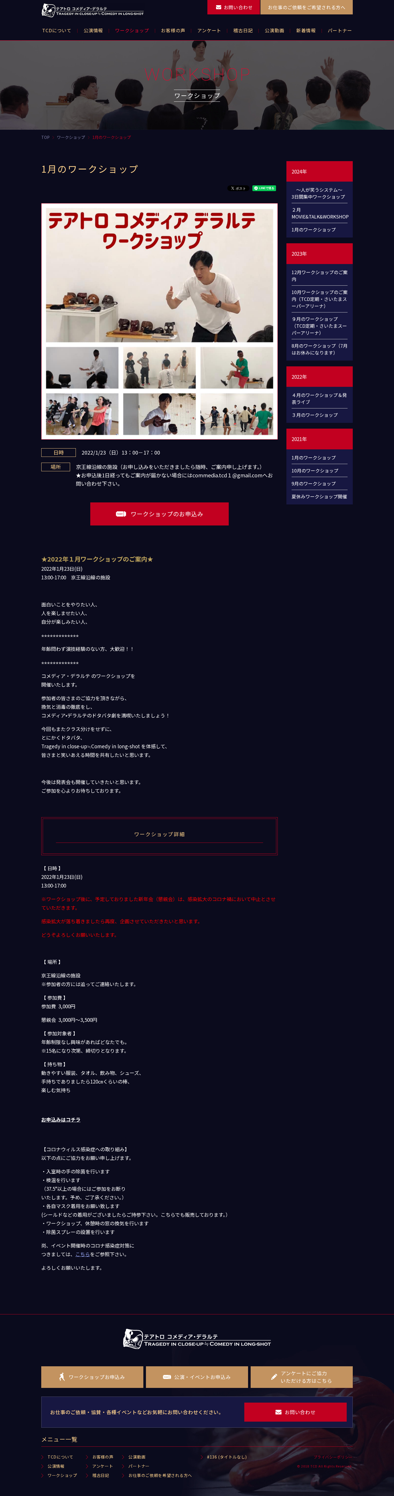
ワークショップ (62, 1475)
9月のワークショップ (314, 483)
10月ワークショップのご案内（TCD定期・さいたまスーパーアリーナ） (320, 299)
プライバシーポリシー (333, 1457)
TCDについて (61, 1457)
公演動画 (136, 1457)
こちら (82, 1254)
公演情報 (56, 1466)
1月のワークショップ (314, 229)
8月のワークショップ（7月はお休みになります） (320, 349)
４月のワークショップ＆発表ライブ (319, 398)
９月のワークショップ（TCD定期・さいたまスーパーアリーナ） (319, 325)
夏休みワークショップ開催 (319, 496)
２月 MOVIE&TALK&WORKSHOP (320, 213)
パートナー (139, 1466)
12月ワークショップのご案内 (320, 275)
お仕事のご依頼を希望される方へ (160, 1475)
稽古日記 (100, 1475)
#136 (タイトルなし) (227, 1457)
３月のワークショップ (315, 414)
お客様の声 (103, 1457)
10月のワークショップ (315, 470)
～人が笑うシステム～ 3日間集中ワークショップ (319, 193)
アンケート (102, 1466)
